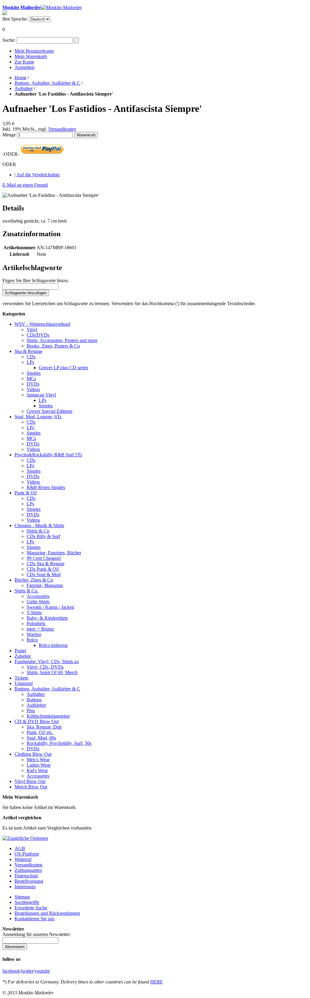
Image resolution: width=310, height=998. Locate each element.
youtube (42, 971)
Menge (9, 134)
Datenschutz (26, 875)
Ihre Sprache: (15, 18)
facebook (11, 971)
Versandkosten (62, 129)
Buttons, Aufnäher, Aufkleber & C (47, 83)
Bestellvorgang (29, 881)
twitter (27, 971)
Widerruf (23, 859)
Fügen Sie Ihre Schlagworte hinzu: (35, 280)
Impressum (25, 886)
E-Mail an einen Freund (25, 185)
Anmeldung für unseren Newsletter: (36, 934)
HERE (156, 981)
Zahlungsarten (28, 870)
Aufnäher (24, 88)
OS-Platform (27, 853)
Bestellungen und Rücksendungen (47, 913)
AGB (20, 848)
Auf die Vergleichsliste (38, 174)
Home (20, 77)
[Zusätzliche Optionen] (25, 838)
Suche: (8, 40)
